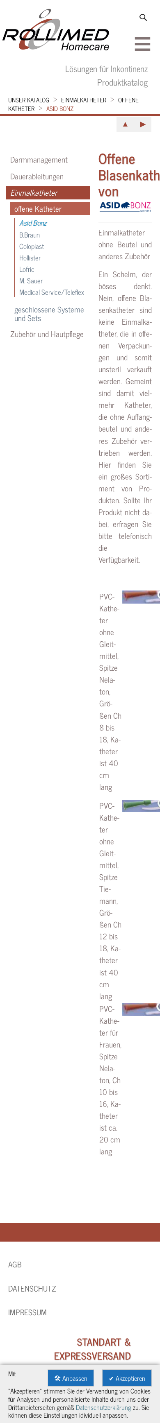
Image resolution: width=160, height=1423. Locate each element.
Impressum (27, 1312)
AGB (15, 1264)
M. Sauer (31, 280)
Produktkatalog (122, 81)
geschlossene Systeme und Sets (49, 313)
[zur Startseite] (56, 30)
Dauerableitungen (37, 176)
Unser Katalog (28, 100)
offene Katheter (38, 208)
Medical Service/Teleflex (51, 291)
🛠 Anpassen (70, 1377)
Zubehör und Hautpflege (47, 333)
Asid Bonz (59, 108)
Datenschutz (32, 1288)
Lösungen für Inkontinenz (106, 68)
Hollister (30, 257)
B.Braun (29, 234)
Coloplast (31, 246)
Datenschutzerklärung (103, 1406)
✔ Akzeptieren (127, 1377)
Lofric (26, 269)
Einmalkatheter (83, 100)
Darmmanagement (39, 159)
